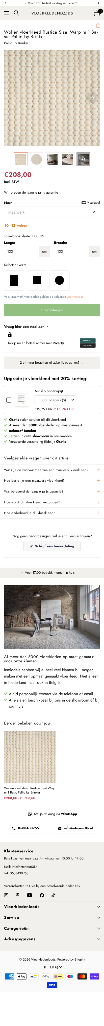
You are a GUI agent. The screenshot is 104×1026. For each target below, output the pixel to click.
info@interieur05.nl (78, 828)
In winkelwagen (52, 310)
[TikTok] (53, 895)
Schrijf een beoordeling (57, 547)
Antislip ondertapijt (49, 390)
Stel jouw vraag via (55, 813)
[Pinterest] (17, 895)
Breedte (60, 242)
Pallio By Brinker (16, 42)
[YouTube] (29, 895)
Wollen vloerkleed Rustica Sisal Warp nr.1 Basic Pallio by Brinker (29, 790)
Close (52, 906)
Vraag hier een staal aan (24, 326)
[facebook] (42, 895)
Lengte (9, 242)
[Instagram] (6, 895)
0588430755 (28, 828)
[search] (16, 13)
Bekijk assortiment (7, 13)
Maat (52, 202)
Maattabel (93, 202)
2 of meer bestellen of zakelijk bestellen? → (52, 362)
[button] (5, 3)
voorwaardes (75, 296)
